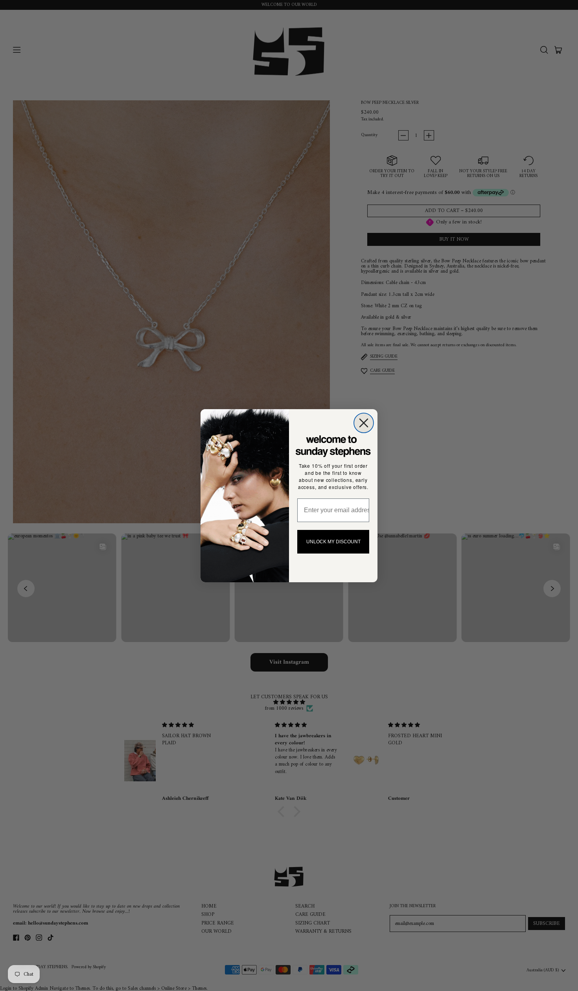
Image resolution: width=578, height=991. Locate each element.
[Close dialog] (364, 423)
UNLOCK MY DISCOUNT (333, 541)
